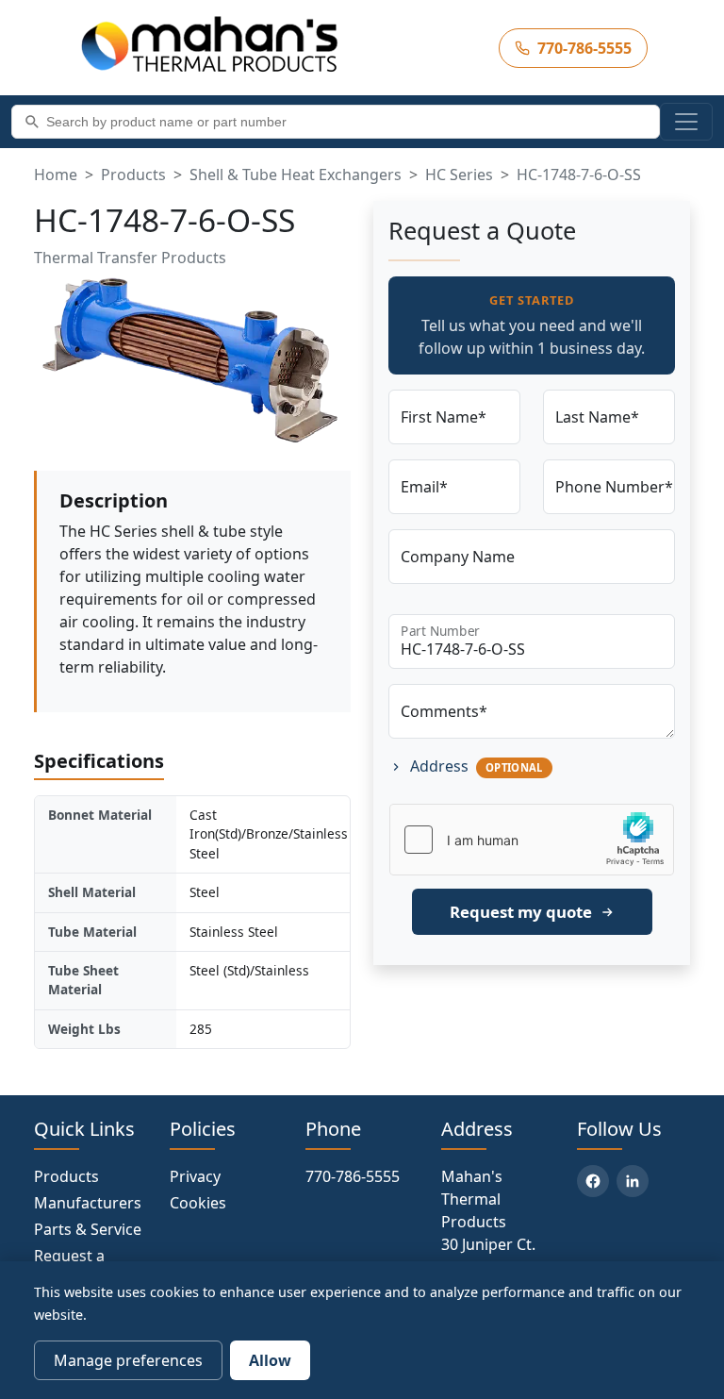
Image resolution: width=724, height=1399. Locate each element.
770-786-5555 (352, 1176)
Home (55, 174)
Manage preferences (128, 1360)
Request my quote (521, 912)
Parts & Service (87, 1229)
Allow (270, 1360)
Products (133, 174)
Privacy (195, 1176)
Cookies (198, 1202)
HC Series (459, 174)
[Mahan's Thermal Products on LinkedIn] (633, 1181)
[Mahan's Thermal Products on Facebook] (593, 1181)
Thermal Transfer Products (130, 257)
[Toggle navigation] (686, 122)
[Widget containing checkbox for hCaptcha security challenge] (531, 839)
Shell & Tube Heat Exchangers (295, 174)
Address (474, 766)
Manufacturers (87, 1202)
